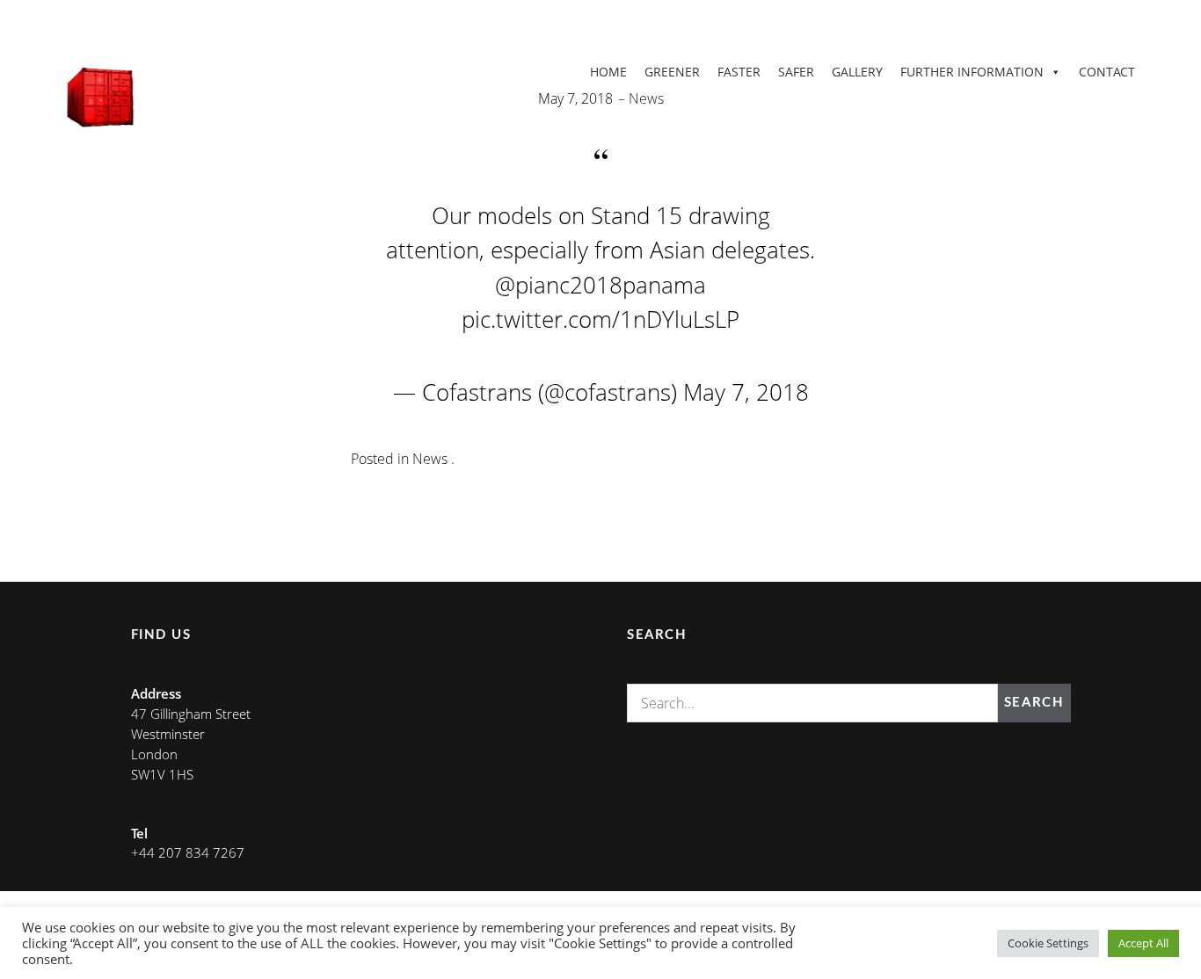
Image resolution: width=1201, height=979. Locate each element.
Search (1034, 702)
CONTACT (1107, 71)
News (646, 98)
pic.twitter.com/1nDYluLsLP (600, 319)
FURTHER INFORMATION (972, 71)
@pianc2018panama (600, 285)
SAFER (796, 71)
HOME (608, 71)
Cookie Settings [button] (1048, 943)
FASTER (739, 71)
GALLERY (857, 71)
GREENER (672, 71)
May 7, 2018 (746, 392)
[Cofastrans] (102, 97)
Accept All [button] (1143, 943)
